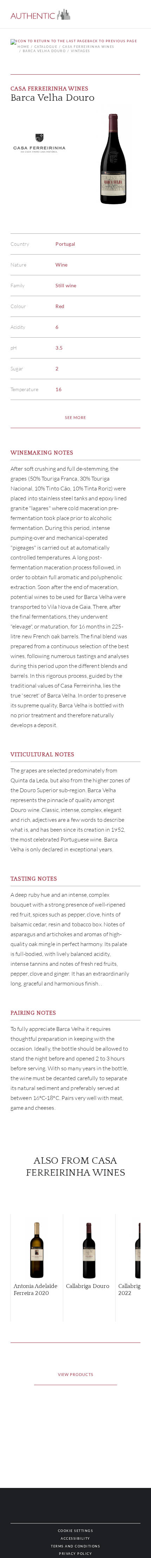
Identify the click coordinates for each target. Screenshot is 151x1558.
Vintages (80, 51)
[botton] (75, 417)
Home (23, 47)
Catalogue (45, 47)
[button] (40, 14)
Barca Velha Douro (44, 51)
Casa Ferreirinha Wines (88, 47)
